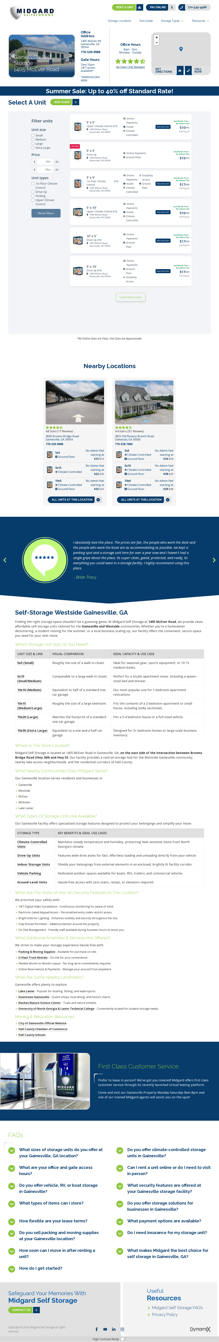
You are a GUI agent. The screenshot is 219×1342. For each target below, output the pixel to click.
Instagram (122, 1329)
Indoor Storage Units (33, 864)
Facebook (96, 1329)
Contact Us (21, 1310)
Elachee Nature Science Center (39, 1003)
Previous (13, 56)
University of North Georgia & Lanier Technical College (56, 1009)
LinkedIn (114, 1329)
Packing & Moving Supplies (36, 952)
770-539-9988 (197, 7)
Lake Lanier (26, 991)
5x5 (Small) (25, 663)
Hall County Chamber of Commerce (42, 1029)
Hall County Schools (32, 1035)
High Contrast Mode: (106, 1339)
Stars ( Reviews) (130, 67)
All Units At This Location (72, 499)
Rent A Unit (125, 7)
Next (70, 56)
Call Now (198, 70)
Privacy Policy (165, 1314)
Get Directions (163, 70)
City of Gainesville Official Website (42, 1023)
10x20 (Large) (27, 717)
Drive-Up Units (28, 855)
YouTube (105, 1329)
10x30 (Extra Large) (32, 730)
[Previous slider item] (5, 560)
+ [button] (157, 37)
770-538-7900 (123, 444)
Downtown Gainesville (33, 997)
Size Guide (62, 102)
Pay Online (158, 7)
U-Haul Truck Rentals (33, 957)
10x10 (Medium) (29, 690)
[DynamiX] (200, 1329)
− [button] (157, 42)
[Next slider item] (214, 560)
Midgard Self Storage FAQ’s (177, 1307)
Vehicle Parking (29, 873)
